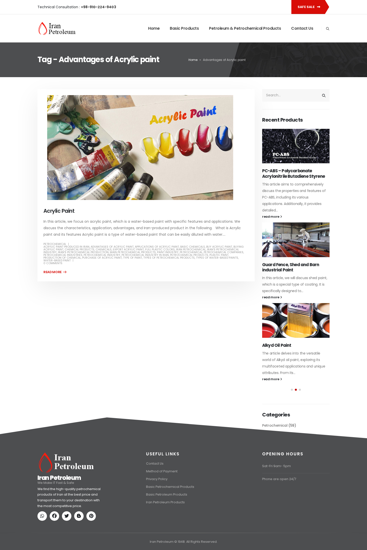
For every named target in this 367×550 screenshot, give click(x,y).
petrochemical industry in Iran (145, 255)
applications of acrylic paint (157, 247)
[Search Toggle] (327, 28)
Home (154, 28)
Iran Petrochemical (191, 249)
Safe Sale (306, 7)
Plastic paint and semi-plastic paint (292, 337)
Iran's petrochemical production (83, 252)
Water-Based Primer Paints (290, 253)
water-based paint (57, 260)
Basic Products (184, 28)
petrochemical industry (102, 255)
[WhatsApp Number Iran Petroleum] (43, 540)
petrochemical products (189, 255)
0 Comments (52, 263)
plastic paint (218, 255)
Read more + (54, 272)
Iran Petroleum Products (165, 526)
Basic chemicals (192, 247)
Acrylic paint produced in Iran (66, 247)
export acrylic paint (128, 249)
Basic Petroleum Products (166, 518)
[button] (292, 384)
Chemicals (104, 249)
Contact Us (302, 28)
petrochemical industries (62, 255)
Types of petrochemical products (169, 258)
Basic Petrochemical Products (170, 511)
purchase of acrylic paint (102, 258)
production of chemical (62, 258)
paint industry (168, 252)
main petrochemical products (133, 252)
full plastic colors (160, 249)
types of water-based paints (217, 258)
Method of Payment (162, 495)
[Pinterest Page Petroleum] (92, 540)
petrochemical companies (223, 252)
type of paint (132, 258)
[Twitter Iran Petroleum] (67, 540)
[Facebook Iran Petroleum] (55, 540)
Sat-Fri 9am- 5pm (276, 490)
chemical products (79, 249)
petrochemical (191, 252)
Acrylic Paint (58, 210)
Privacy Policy (157, 503)
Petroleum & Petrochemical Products (245, 28)
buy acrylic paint (219, 247)
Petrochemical (54, 244)
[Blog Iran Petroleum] (80, 540)
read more (271, 204)
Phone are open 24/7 (279, 503)
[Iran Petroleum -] (56, 28)
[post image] (146, 147)
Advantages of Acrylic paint (112, 247)
